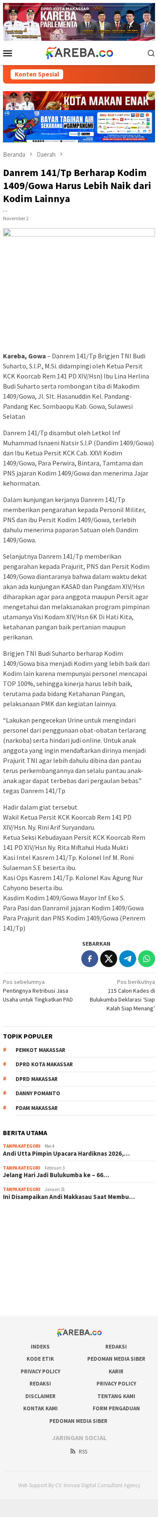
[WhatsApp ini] (146, 958)
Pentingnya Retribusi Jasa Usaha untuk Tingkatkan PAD (38, 990)
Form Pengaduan (116, 1408)
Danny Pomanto (38, 1093)
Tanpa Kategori (21, 1146)
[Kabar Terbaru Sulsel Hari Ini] (78, 52)
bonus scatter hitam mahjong (39, 1275)
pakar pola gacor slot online (38, 1287)
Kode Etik (40, 1358)
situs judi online (22, 1264)
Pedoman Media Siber (116, 1358)
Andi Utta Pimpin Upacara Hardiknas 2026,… (66, 1153)
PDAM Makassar (37, 1108)
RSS (83, 1451)
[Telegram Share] (127, 958)
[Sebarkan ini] (89, 958)
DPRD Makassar (37, 1079)
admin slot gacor (24, 1253)
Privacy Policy (40, 1371)
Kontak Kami (40, 1408)
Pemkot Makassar (40, 1050)
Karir (116, 1371)
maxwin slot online (26, 1230)
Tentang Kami (116, 1396)
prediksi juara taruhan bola (36, 1298)
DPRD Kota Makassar (44, 1064)
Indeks (40, 1346)
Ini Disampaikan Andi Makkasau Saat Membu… (69, 1197)
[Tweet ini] (108, 958)
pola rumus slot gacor (30, 1241)
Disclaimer (40, 1396)
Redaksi (116, 1346)
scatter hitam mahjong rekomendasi (48, 1219)
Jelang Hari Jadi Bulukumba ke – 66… (56, 1175)
